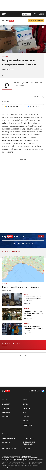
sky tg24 (5, 408)
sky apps (26, 408)
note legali (6, 443)
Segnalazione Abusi (11, 467)
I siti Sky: (5, 399)
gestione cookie (8, 438)
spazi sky (26, 421)
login (41, 14)
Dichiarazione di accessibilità (29, 443)
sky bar (26, 416)
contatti (36, 459)
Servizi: (25, 399)
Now (25, 412)
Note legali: (6, 434)
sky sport (6, 404)
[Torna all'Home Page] (10, 20)
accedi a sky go (34, 391)
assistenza (29, 459)
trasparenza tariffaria (19, 459)
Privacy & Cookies (15, 457)
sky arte (5, 416)
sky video (6, 412)
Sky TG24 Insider (36, 20)
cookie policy (28, 438)
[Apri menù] (3, 20)
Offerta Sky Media (9, 448)
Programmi (27, 425)
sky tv (25, 404)
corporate (27, 448)
